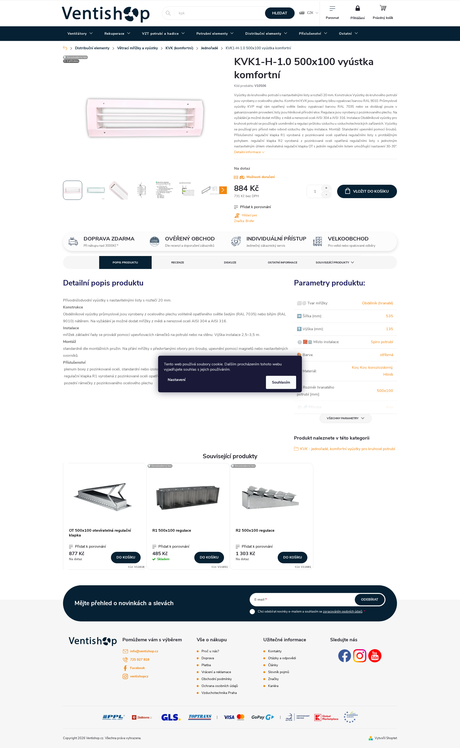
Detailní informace (247, 152)
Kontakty (275, 651)
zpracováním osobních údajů (342, 611)
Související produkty (332, 262)
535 (389, 316)
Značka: (244, 221)
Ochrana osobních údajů (219, 686)
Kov (355, 367)
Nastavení (176, 379)
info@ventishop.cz (144, 651)
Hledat (279, 13)
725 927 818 (139, 659)
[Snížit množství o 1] (326, 194)
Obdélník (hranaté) (377, 303)
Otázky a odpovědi (282, 658)
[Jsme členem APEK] (298, 717)
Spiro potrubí (382, 342)
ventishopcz (139, 676)
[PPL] (114, 717)
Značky (273, 679)
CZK (310, 13)
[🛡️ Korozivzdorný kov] (188, 498)
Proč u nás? (210, 651)
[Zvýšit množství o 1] (326, 188)
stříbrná (386, 354)
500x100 (385, 390)
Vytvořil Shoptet (386, 738)
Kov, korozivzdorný (376, 367)
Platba (206, 665)
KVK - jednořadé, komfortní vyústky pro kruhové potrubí (347, 449)
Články (273, 665)
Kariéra (273, 686)
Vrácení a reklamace (216, 672)
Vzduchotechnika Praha (219, 693)
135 (389, 329)
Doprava (207, 658)
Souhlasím (281, 382)
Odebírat (369, 599)
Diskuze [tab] (230, 262)
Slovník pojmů (278, 672)
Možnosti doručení (261, 177)
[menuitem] (80, 33)
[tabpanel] (105, 516)
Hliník (388, 374)
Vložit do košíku (371, 191)
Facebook (137, 668)
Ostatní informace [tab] (282, 262)
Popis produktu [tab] (125, 262)
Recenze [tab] (177, 262)
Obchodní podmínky (216, 679)
